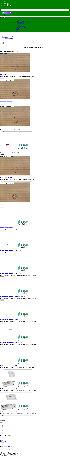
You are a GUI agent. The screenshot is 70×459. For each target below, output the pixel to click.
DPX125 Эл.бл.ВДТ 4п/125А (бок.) (6, 127)
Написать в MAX (8, 12)
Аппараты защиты (5, 37)
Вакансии (17, 29)
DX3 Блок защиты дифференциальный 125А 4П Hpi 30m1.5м (10, 319)
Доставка (17, 28)
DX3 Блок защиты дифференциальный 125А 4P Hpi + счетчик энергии (12, 296)
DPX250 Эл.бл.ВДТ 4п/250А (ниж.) (6, 204)
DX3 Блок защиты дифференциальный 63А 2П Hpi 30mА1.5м (11, 388)
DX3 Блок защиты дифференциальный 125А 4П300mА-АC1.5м (11, 342)
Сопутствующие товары (22, 27)
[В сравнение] (18, 131)
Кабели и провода (21, 21)
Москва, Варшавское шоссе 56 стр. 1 (9, 446)
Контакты (17, 31)
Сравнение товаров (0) (4, 417)
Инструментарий (21, 20)
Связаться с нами (4, 442)
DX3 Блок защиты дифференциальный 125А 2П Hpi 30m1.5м (10, 250)
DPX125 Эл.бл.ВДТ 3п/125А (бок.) (6, 101)
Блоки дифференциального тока (7, 38)
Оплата (17, 30)
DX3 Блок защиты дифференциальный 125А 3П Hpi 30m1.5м (10, 273)
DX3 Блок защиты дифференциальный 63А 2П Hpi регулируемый (11, 411)
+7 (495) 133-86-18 (7, 444)
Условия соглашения (4, 441)
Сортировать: (2, 420)
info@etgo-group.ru (5, 1)
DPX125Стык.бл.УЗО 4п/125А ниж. (6, 177)
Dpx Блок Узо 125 (3, 74)
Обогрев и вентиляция (21, 23)
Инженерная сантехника (22, 19)
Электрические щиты (21, 26)
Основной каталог (5, 35)
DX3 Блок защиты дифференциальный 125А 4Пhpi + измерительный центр (13, 365)
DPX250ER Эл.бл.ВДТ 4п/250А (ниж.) (6, 227)
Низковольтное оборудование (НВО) (24, 22)
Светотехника (61, 40)
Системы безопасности (22, 25)
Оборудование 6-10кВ (54, 40)
